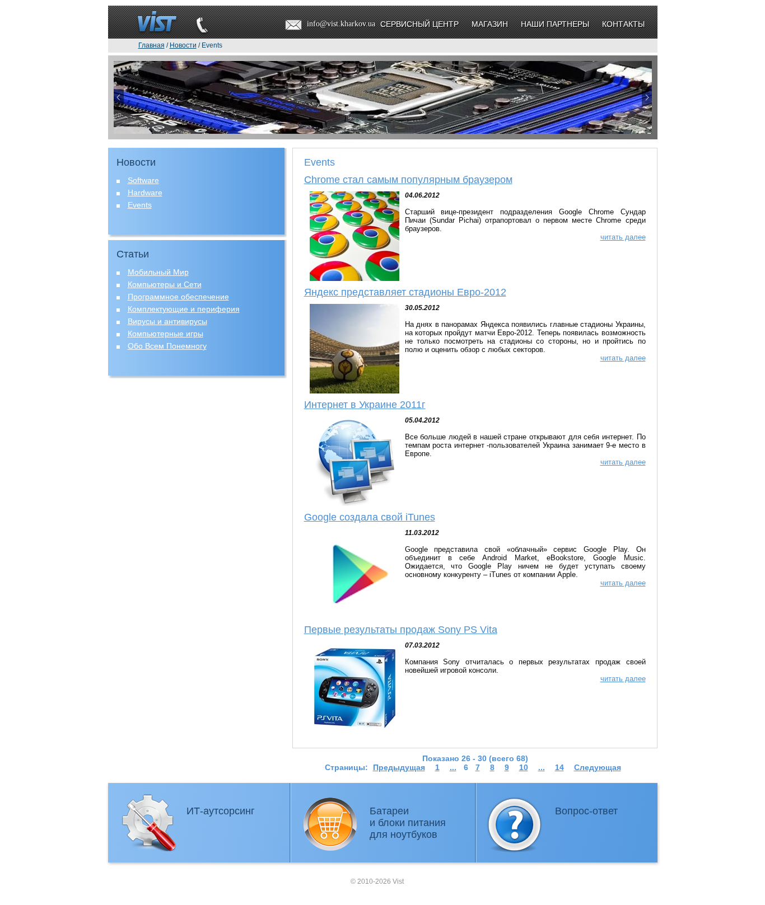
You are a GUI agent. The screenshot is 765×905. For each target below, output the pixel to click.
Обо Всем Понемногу (167, 345)
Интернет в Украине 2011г (365, 404)
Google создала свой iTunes (369, 517)
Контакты (623, 24)
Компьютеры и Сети (165, 284)
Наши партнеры (555, 24)
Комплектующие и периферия (184, 308)
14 (559, 767)
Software (143, 180)
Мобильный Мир (158, 272)
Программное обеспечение (178, 296)
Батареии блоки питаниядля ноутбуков (408, 822)
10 (523, 767)
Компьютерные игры (165, 333)
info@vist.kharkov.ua (341, 24)
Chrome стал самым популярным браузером (408, 179)
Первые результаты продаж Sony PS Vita (400, 629)
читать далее (623, 237)
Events (140, 204)
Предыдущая (399, 767)
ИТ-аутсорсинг (220, 811)
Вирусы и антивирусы (167, 321)
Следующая (597, 767)
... (453, 767)
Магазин (490, 24)
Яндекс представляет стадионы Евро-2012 (405, 292)
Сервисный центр (419, 24)
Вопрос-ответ (586, 811)
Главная (151, 45)
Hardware (145, 192)
